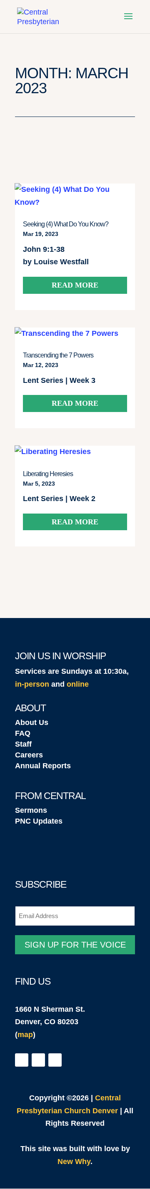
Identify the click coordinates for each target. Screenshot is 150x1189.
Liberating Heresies (48, 473)
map (25, 1034)
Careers (29, 755)
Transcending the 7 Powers (58, 355)
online (78, 684)
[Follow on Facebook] (21, 1060)
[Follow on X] (38, 1060)
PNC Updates (38, 821)
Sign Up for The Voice (75, 944)
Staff (23, 744)
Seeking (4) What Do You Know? (65, 224)
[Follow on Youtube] (55, 1060)
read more (75, 285)
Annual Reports (43, 766)
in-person (32, 684)
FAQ (22, 733)
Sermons (31, 810)
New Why (74, 1161)
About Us (31, 722)
